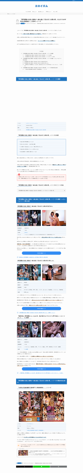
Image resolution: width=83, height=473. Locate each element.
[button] (24, 467)
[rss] (73, 0)
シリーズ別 (22, 23)
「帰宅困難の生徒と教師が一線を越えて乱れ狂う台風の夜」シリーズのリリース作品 (40, 56)
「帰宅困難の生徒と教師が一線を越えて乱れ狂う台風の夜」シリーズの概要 (38, 53)
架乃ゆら (26, 232)
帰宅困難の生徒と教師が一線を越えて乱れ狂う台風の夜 (45, 23)
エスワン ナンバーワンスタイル (31, 23)
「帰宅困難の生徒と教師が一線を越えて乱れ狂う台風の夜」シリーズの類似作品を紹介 (40, 67)
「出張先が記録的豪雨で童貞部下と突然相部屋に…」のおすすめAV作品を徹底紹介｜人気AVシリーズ (46, 451)
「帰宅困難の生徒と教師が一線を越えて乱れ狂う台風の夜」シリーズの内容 (38, 55)
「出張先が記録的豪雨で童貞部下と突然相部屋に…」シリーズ (36, 69)
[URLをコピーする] (58, 467)
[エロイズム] (41, 6)
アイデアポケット (30, 423)
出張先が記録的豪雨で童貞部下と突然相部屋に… (35, 430)
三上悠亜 (26, 349)
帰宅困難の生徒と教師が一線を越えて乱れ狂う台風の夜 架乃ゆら (36, 61)
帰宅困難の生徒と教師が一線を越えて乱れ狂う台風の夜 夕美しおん (37, 63)
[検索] (74, 0)
